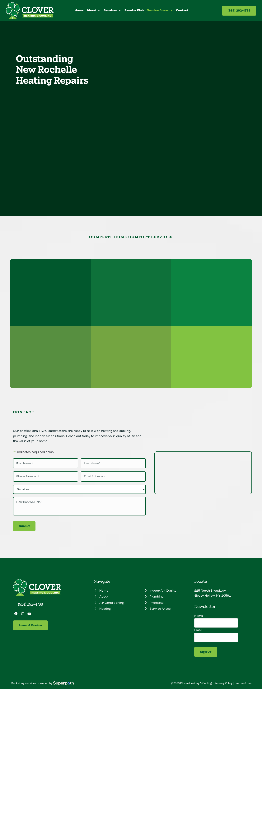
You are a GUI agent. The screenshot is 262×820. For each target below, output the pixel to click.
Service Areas (158, 10)
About (91, 10)
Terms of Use (242, 683)
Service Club (134, 10)
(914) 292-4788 (239, 11)
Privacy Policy (223, 683)
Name (198, 616)
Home (79, 10)
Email (198, 630)
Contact (182, 10)
